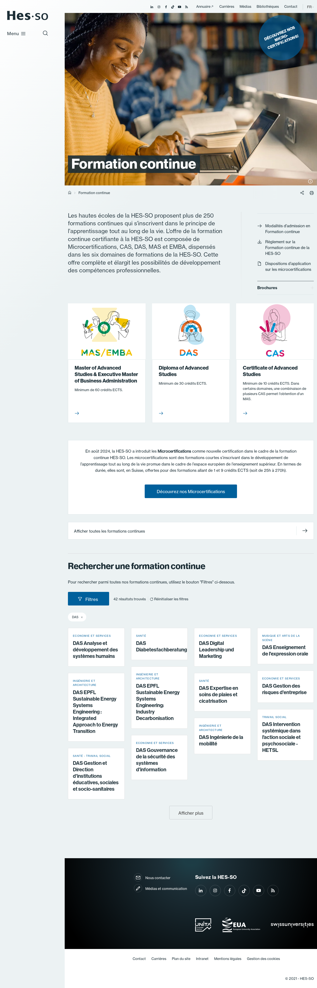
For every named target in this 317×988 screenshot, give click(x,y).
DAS (75, 617)
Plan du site (181, 959)
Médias (245, 6)
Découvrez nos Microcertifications (191, 491)
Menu (13, 33)
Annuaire (203, 6)
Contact (290, 6)
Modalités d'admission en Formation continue (287, 228)
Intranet (202, 959)
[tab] (285, 288)
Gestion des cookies (263, 959)
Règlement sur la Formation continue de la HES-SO (287, 247)
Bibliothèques (268, 6)
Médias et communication (166, 888)
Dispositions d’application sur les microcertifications (288, 266)
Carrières (226, 6)
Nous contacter (157, 878)
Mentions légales (227, 959)
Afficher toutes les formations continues (109, 531)
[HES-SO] (27, 20)
